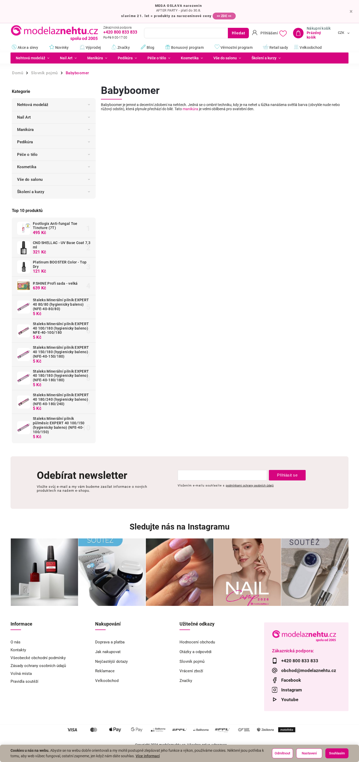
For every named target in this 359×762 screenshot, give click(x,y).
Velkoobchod (107, 680)
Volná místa (21, 673)
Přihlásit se (287, 475)
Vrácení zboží (191, 671)
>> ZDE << (224, 16)
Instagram (291, 689)
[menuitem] (33, 58)
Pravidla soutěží (24, 681)
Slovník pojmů (192, 661)
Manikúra (25, 129)
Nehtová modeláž (33, 104)
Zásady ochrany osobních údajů (38, 665)
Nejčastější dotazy (111, 661)
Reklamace (105, 671)
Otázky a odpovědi (196, 651)
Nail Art (24, 117)
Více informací (148, 756)
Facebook (291, 680)
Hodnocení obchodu (197, 642)
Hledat (238, 33)
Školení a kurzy (30, 191)
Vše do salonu (30, 179)
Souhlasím (337, 753)
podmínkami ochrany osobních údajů (250, 485)
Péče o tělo (27, 154)
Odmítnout (282, 753)
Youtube (289, 699)
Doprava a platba (110, 642)
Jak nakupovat (108, 651)
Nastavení (309, 753)
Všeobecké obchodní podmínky (38, 657)
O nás (15, 642)
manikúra (190, 109)
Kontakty (18, 650)
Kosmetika (26, 167)
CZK (341, 33)
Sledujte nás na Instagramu (179, 527)
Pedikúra (25, 142)
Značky (186, 680)
